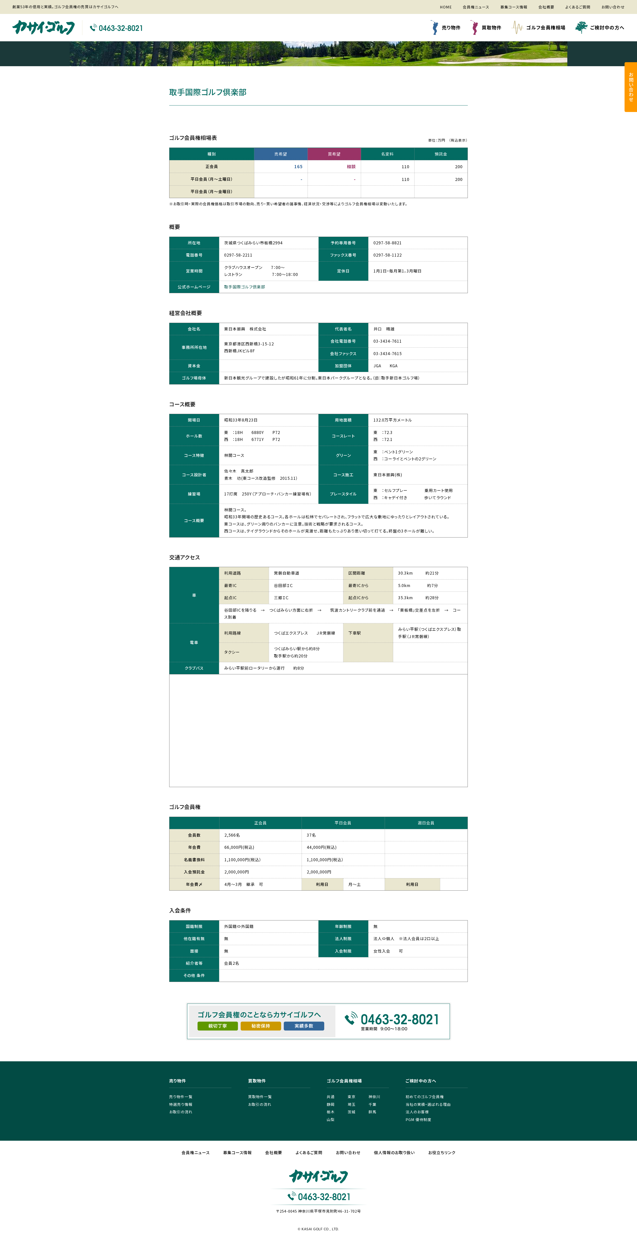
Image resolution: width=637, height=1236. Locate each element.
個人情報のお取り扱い (394, 1152)
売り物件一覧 (181, 1096)
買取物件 (492, 27)
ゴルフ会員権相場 (546, 27)
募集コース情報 (514, 6)
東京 (352, 1096)
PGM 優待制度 (418, 1119)
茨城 (352, 1111)
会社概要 (546, 6)
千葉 (372, 1104)
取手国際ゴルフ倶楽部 (244, 287)
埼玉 (352, 1104)
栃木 (331, 1111)
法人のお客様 (417, 1111)
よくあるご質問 (577, 6)
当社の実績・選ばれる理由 (428, 1104)
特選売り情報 (181, 1104)
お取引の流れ (181, 1111)
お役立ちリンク (441, 1152)
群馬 (372, 1111)
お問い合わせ (613, 6)
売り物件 (451, 27)
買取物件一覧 (260, 1096)
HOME (446, 6)
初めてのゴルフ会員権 (425, 1096)
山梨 (331, 1119)
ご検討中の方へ (607, 27)
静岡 (331, 1104)
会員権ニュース (476, 6)
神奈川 (374, 1096)
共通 (331, 1096)
